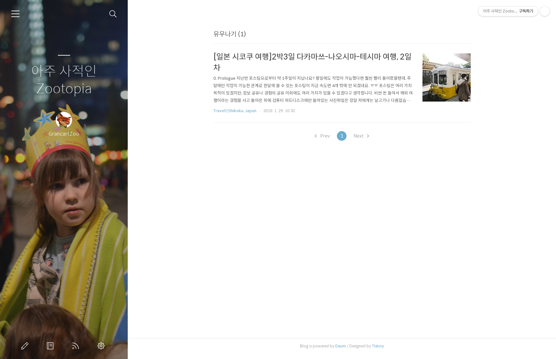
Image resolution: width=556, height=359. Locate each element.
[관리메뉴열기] (545, 11)
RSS (77, 345)
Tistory (378, 346)
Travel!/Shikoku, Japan (234, 110)
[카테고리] (15, 14)
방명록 (51, 345)
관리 (102, 345)
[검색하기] (113, 14)
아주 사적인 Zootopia (64, 80)
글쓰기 (26, 345)
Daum (340, 346)
